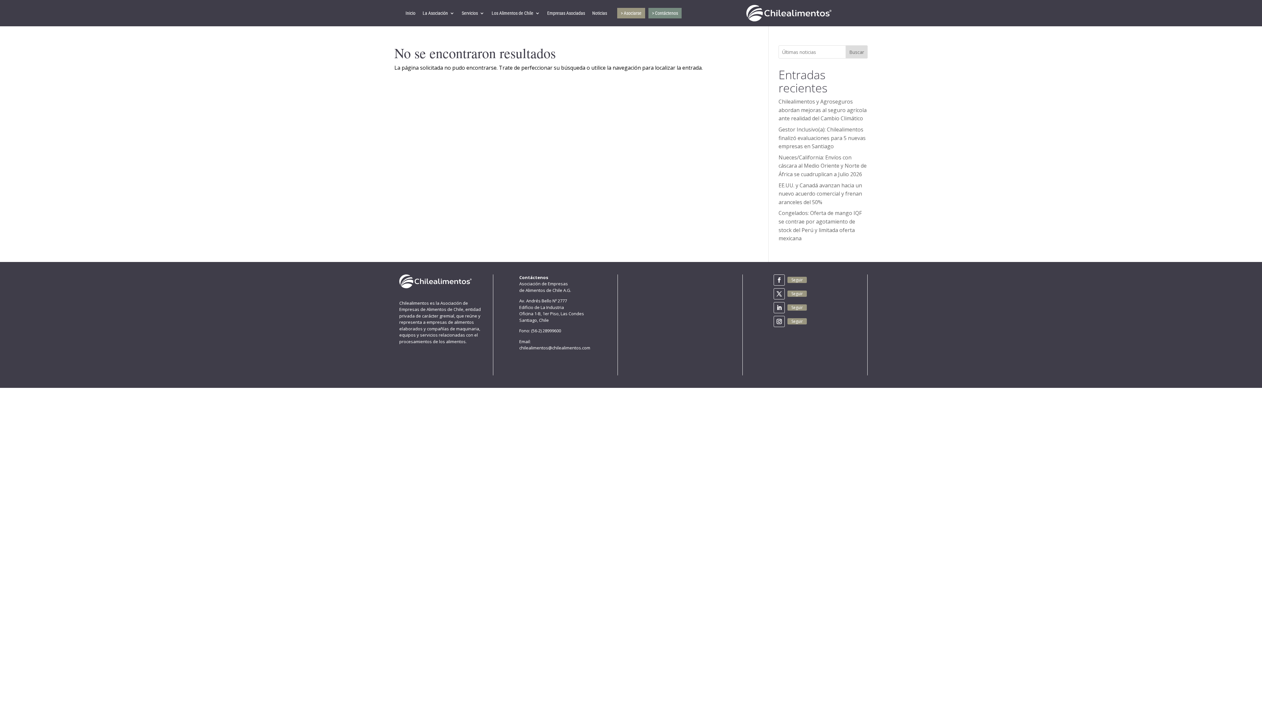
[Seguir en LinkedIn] (779, 307)
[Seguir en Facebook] (779, 280)
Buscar (856, 52)
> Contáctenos (665, 13)
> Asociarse (631, 13)
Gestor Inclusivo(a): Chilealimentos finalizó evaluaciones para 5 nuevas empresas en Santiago (822, 138)
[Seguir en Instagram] (779, 321)
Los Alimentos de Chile (512, 13)
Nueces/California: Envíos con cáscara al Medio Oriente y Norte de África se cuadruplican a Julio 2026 (823, 166)
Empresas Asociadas (566, 13)
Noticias (599, 13)
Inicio (410, 13)
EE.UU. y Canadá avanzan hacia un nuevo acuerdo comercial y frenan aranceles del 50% (820, 194)
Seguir (797, 280)
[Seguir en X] (779, 293)
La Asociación (435, 13)
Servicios (470, 13)
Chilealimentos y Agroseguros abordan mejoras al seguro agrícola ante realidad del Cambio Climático (823, 110)
